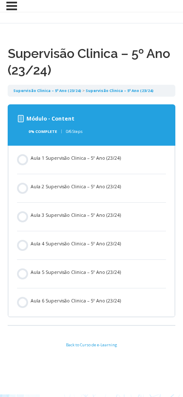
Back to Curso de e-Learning (91, 345)
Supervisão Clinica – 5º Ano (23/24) (47, 90)
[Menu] (11, 6)
